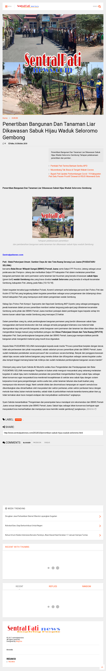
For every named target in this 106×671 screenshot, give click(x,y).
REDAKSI (12, 662)
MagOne (19, 641)
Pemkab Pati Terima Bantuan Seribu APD (69, 166)
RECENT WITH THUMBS (17, 547)
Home (5, 118)
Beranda (10, 650)
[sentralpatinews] (28, 7)
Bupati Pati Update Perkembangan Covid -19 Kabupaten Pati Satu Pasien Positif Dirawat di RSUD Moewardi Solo (75, 175)
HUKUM (15, 118)
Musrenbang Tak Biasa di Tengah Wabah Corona (72, 170)
